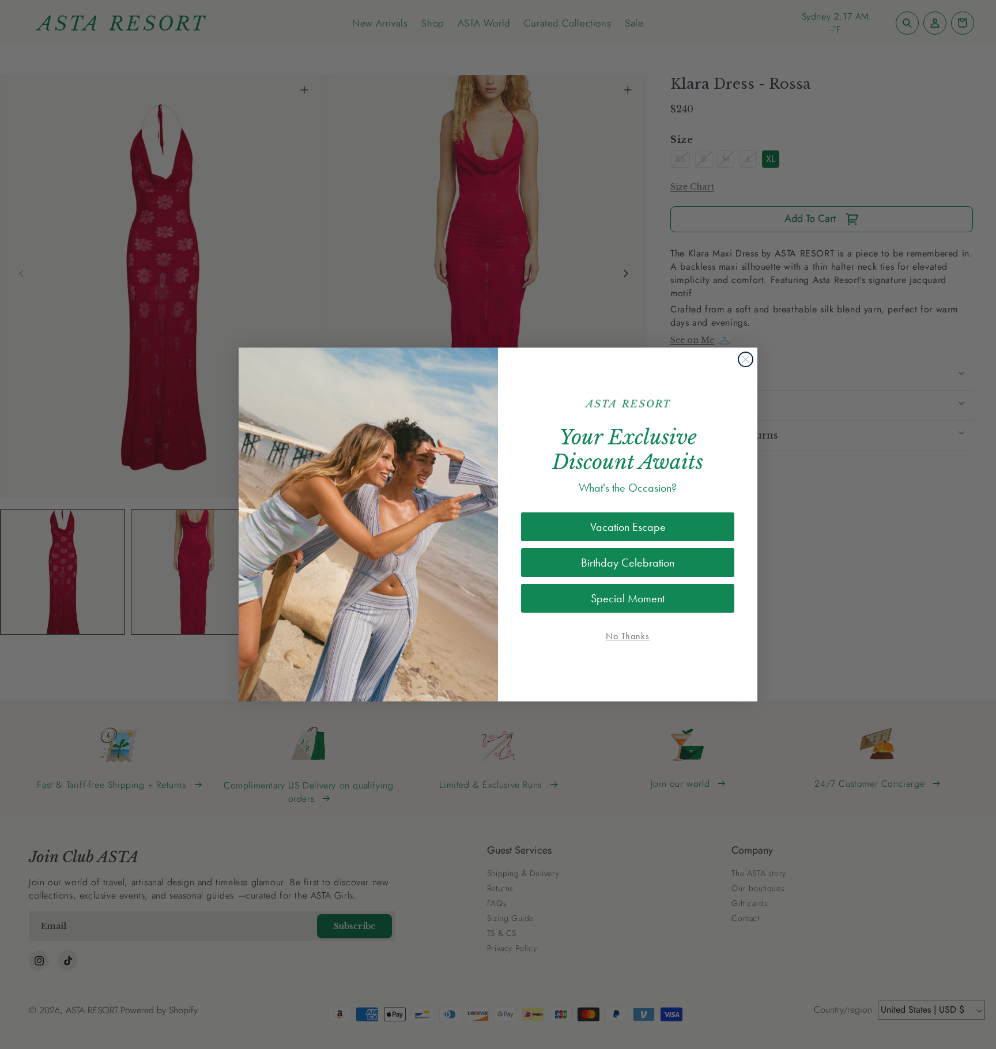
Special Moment (628, 598)
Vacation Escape (628, 526)
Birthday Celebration (627, 562)
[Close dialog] (745, 359)
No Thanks (628, 636)
